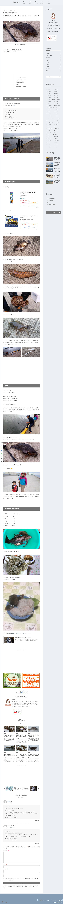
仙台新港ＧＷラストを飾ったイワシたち (16, 633)
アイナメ (15, 12)
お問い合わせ (59, 900)
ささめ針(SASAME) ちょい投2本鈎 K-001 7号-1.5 (28, 193)
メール (5, 869)
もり (8, 801)
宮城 (5, 12)
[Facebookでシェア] (2, 448)
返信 (38, 820)
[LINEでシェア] (2, 453)
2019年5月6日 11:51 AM (11, 802)
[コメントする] (2, 461)
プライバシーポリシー (46, 900)
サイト (5, 873)
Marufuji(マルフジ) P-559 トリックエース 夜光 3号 (29, 216)
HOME (53, 212)
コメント (6, 850)
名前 (5, 864)
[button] (2, 459)
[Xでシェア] (2, 445)
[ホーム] (6, 10)
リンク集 (53, 900)
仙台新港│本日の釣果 (21, 86)
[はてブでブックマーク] (2, 451)
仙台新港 (10, 12)
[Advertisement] (21, 63)
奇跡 (18, 84)
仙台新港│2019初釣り (21, 80)
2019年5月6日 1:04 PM (10, 827)
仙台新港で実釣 (20, 82)
